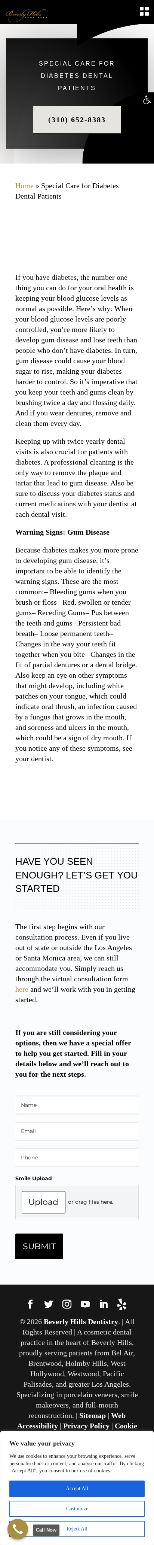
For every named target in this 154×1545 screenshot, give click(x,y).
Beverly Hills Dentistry (81, 1321)
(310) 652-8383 (77, 119)
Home (24, 185)
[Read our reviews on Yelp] (121, 1305)
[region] (77, 1488)
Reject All (77, 1529)
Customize (77, 1508)
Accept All (77, 1488)
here (21, 989)
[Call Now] (17, 1529)
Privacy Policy (86, 1426)
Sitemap (92, 1415)
